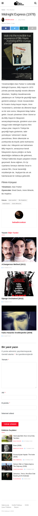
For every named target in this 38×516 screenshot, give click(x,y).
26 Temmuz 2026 (28, 459)
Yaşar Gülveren (18, 469)
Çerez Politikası (6, 507)
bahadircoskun (9, 19)
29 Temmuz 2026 (27, 441)
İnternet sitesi (8, 413)
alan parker (12, 200)
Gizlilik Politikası (17, 505)
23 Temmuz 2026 (29, 469)
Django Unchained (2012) (12, 298)
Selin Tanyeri (17, 441)
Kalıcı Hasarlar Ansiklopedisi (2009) (17, 333)
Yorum (5, 360)
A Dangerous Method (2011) (14, 264)
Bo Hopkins (23, 200)
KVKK (27, 505)
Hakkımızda (5, 505)
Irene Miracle (16, 203)
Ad (4, 393)
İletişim (16, 507)
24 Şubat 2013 (7, 336)
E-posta (6, 403)
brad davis (6, 203)
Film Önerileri (10, 10)
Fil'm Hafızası (17, 478)
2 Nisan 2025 (26, 478)
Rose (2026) (17, 445)
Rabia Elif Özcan (18, 448)
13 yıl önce (21, 19)
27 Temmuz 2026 (29, 448)
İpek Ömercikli (17, 459)
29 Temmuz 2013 (7, 267)
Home (3, 10)
